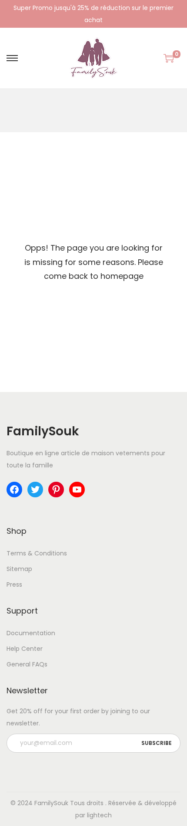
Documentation (31, 633)
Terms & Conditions (37, 553)
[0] (169, 58)
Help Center (25, 648)
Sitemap (19, 569)
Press (14, 584)
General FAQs (27, 664)
